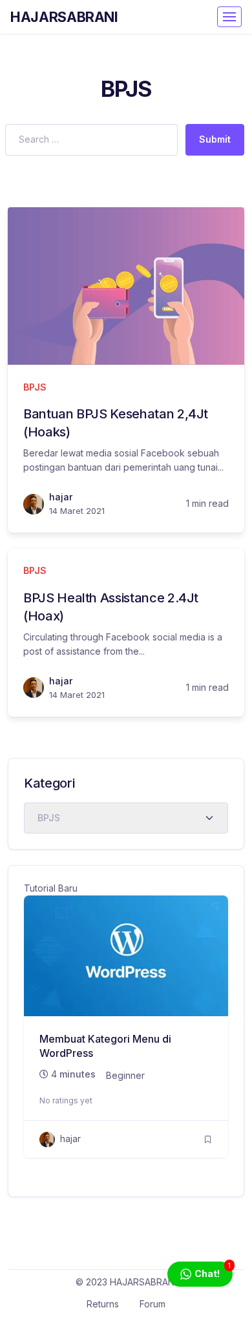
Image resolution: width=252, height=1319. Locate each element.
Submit (215, 139)
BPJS (35, 387)
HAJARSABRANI (64, 16)
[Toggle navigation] (229, 16)
